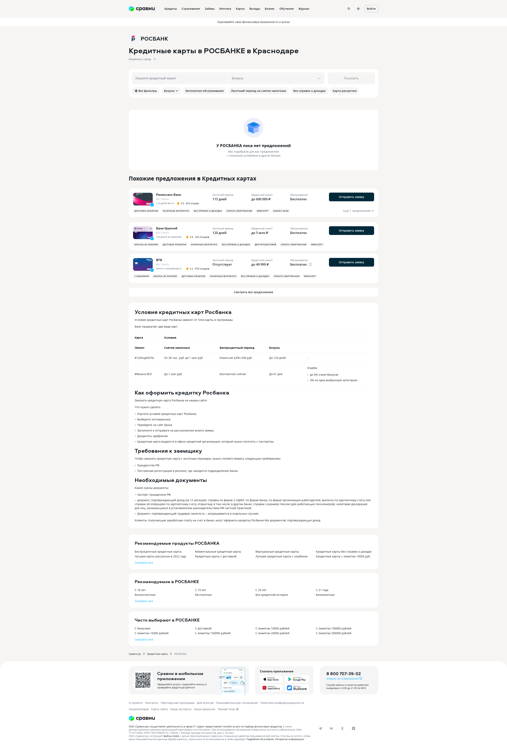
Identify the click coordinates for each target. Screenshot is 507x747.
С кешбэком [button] (141, 276)
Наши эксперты (181, 709)
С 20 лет (261, 590)
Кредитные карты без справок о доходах (344, 551)
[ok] (342, 728)
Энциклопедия (139, 709)
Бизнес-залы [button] (281, 210)
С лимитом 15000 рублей (152, 633)
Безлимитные (325, 595)
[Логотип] (142, 718)
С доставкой (203, 628)
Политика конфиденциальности (282, 703)
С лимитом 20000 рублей (272, 633)
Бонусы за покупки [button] (146, 244)
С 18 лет (140, 590)
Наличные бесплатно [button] (176, 210)
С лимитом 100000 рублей (333, 628)
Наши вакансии (204, 709)
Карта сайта (159, 709)
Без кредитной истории (271, 595)
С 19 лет (200, 590)
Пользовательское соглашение (237, 703)
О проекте (136, 703)
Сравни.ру (135, 653)
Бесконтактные (145, 595)
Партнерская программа (177, 703)
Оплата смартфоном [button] (239, 210)
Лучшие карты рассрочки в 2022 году (160, 556)
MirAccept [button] (263, 210)
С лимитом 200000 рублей (333, 633)
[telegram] (320, 728)
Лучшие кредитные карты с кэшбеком (281, 556)
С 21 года (322, 590)
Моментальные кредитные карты (218, 551)
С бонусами (142, 628)
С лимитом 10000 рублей (272, 628)
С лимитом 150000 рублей (213, 633)
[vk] (331, 728)
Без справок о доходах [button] (208, 210)
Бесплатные (203, 595)
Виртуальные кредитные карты (277, 551)
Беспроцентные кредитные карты (158, 551)
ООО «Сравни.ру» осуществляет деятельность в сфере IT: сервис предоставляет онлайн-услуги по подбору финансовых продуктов (205, 726)
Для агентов (205, 703)
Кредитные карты (157, 653)
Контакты (151, 703)
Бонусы (169, 91)
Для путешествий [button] (265, 244)
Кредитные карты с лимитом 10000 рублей (344, 556)
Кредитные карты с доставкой (215, 556)
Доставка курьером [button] (146, 210)
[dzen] (353, 728)
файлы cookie (171, 735)
